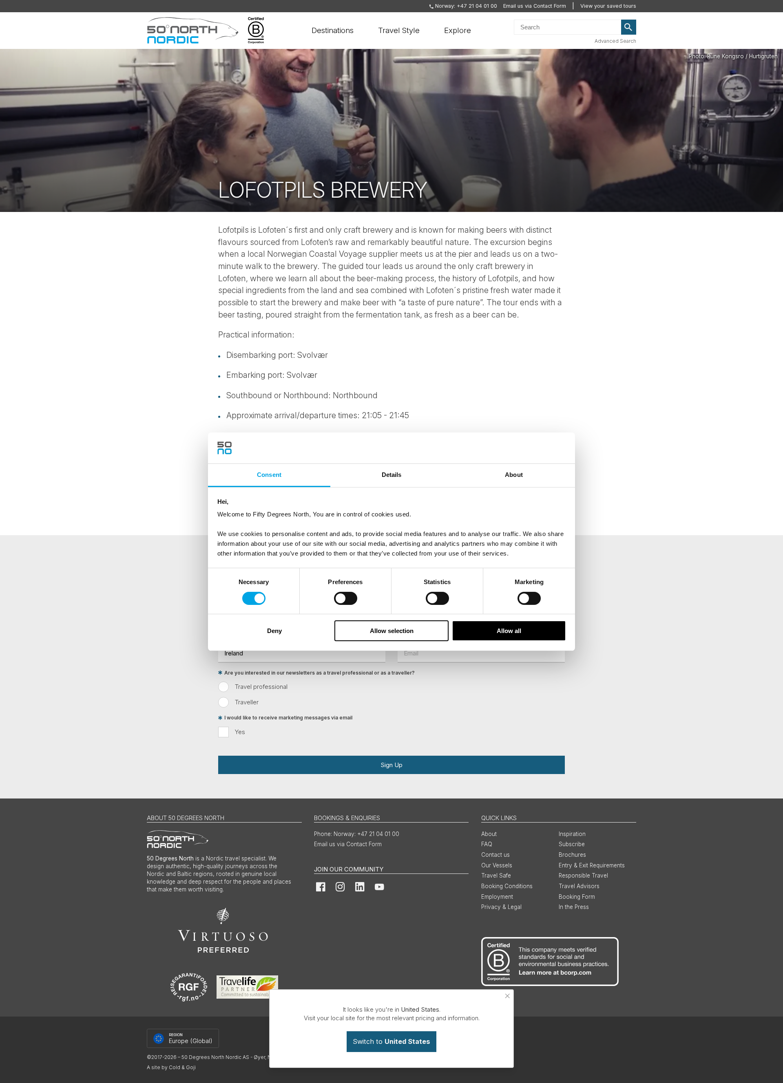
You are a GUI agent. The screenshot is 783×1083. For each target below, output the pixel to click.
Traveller (247, 702)
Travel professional (261, 686)
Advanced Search (615, 41)
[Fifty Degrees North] (193, 30)
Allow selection (392, 630)
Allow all (509, 630)
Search (629, 27)
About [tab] (514, 474)
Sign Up (391, 765)
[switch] (345, 598)
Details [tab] (392, 474)
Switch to (391, 1041)
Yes (240, 732)
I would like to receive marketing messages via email (288, 718)
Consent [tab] (269, 474)
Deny (274, 630)
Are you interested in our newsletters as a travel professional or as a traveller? (319, 673)
